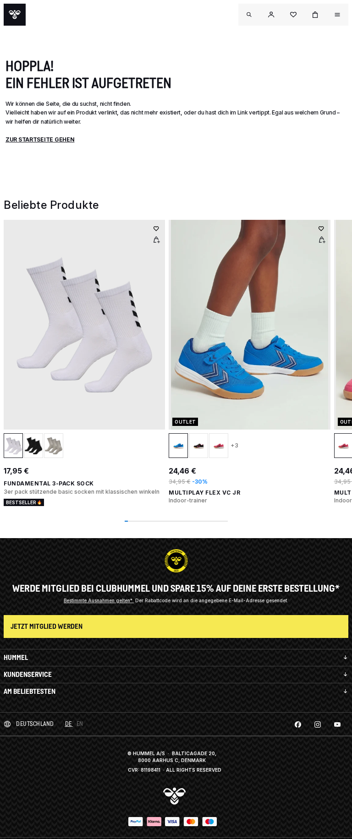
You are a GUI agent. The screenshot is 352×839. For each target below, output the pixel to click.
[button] (271, 15)
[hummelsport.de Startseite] (15, 15)
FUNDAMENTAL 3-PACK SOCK (49, 483)
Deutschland (35, 723)
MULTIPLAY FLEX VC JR (204, 492)
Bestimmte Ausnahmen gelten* (99, 600)
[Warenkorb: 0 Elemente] (315, 15)
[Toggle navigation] (249, 15)
